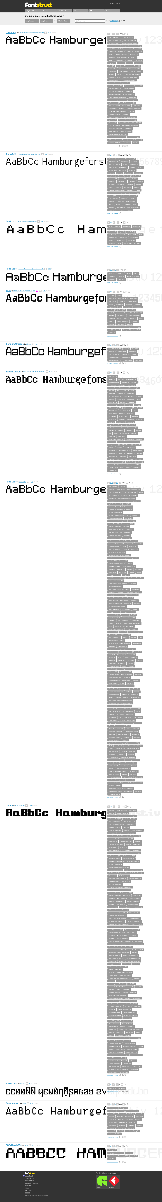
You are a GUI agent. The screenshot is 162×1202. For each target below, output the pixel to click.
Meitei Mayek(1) (124, 600)
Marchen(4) (131, 754)
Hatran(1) (138, 1032)
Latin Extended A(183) (115, 40)
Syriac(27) (130, 51)
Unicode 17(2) (124, 1072)
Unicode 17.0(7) (113, 1072)
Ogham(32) (138, 60)
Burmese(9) (137, 603)
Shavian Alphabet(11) (114, 737)
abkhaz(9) (111, 315)
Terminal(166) (131, 385)
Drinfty (9, 805)
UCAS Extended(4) (127, 444)
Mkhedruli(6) (112, 442)
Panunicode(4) (124, 615)
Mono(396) (121, 379)
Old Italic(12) (125, 694)
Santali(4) (137, 592)
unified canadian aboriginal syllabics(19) (119, 609)
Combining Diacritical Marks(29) (117, 46)
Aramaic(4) (137, 737)
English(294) (112, 425)
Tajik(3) (119, 318)
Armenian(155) (137, 48)
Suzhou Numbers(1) (114, 711)
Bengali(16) (112, 184)
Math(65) (117, 226)
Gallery (45, 11)
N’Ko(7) (121, 416)
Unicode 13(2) (112, 1029)
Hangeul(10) (133, 935)
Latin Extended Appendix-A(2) (117, 137)
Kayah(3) (111, 459)
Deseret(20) (127, 204)
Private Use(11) (122, 436)
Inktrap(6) (133, 382)
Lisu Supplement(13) (121, 873)
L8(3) (140, 637)
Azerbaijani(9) (121, 312)
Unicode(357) (112, 195)
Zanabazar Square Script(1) (130, 927)
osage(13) (124, 198)
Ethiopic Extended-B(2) (115, 1015)
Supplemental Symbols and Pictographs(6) (120, 972)
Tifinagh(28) (133, 100)
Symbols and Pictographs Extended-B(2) (120, 978)
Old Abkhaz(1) (121, 399)
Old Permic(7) (112, 234)
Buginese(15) (112, 68)
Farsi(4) (111, 329)
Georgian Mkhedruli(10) (132, 442)
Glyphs (99, 1187)
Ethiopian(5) (127, 1018)
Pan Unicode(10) (129, 396)
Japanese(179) (122, 181)
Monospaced (123, 1108)
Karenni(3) (119, 459)
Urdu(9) (141, 318)
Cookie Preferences (31, 1183)
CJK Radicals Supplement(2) (132, 708)
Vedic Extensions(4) (114, 80)
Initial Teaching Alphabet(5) (116, 640)
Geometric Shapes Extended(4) (117, 915)
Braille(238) (127, 535)
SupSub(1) (132, 521)
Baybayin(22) (121, 660)
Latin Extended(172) (114, 354)
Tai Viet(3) (119, 173)
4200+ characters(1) (114, 105)
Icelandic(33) (129, 304)
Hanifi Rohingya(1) (132, 195)
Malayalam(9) (127, 187)
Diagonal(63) (112, 298)
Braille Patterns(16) (133, 904)
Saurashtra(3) (131, 720)
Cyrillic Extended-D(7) (114, 1046)
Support (108, 11)
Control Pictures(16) (128, 94)
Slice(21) (111, 304)
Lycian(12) (127, 142)
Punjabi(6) (130, 184)
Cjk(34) (118, 164)
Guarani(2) (122, 419)
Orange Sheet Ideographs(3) (132, 623)
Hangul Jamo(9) (121, 654)
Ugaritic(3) (121, 780)
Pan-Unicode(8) (123, 984)
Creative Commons (112, 146)
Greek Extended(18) (125, 671)
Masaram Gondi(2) (132, 1049)
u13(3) (122, 634)
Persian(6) (137, 327)
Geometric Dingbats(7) (115, 992)
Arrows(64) (126, 526)
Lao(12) (111, 60)
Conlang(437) (125, 464)
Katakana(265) (137, 105)
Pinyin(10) (122, 413)
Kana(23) (132, 167)
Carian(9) (135, 142)
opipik (24, 1103)
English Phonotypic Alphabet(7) (117, 649)
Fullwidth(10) (120, 569)
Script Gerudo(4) (132, 771)
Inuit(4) (117, 612)
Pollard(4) (133, 433)
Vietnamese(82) (122, 158)
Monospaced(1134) (114, 382)
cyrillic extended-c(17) (114, 103)
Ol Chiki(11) (120, 74)
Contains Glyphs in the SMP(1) (117, 986)
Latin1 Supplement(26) (126, 37)
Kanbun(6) (122, 108)
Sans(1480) (133, 298)
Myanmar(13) (128, 193)
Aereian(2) (118, 626)
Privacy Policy (29, 1180)
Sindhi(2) (137, 405)
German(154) (119, 304)
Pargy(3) (134, 629)
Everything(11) (112, 686)
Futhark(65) (112, 427)
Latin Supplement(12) (129, 816)
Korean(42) (132, 181)
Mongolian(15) (112, 453)
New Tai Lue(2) (136, 66)
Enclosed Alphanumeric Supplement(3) (119, 924)
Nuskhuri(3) (139, 439)
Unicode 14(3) (139, 949)
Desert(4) (134, 952)
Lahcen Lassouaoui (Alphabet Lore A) (31, 269)
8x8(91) (138, 229)
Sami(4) (130, 312)
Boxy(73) (111, 901)
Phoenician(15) (121, 240)
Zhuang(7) (132, 158)
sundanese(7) (112, 71)
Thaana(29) (138, 51)
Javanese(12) (130, 723)
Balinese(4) (130, 683)
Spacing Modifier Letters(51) (129, 43)
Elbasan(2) (136, 978)
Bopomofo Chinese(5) (115, 1001)
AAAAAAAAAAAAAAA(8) (116, 467)
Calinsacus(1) (112, 276)
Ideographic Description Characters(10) (119, 555)
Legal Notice (29, 1185)
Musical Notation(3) (136, 1055)
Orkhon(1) (133, 765)
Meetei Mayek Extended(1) (116, 728)
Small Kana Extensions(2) (116, 998)
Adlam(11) (118, 204)
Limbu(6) (119, 66)
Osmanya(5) (138, 777)
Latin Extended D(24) (129, 566)
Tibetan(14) (112, 462)
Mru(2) (140, 924)
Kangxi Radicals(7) (121, 595)
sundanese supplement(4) (130, 77)
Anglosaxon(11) (113, 841)
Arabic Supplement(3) (121, 54)
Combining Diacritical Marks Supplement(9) (120, 506)
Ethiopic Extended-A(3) (132, 728)
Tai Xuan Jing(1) (113, 782)
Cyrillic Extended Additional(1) (117, 861)
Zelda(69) (111, 697)
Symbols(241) (124, 161)
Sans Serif (111, 295)
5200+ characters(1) (114, 125)
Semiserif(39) (112, 385)
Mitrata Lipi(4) (124, 689)
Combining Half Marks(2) (115, 142)
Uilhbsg (28, 344)
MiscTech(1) (130, 529)
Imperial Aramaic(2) (114, 740)
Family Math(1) (113, 456)
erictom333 (22, 482)
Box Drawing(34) (113, 532)
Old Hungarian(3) (113, 757)
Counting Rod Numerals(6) (128, 751)
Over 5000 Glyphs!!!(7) (115, 348)
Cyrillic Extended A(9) (114, 858)
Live (75, 11)
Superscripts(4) (129, 459)
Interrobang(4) (112, 984)
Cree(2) (111, 612)
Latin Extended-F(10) (114, 637)
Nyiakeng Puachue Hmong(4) (117, 190)
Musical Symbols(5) (114, 1066)
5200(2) (138, 122)
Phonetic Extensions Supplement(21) (119, 83)
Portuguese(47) (122, 425)
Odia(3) (111, 575)
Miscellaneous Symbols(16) (116, 538)
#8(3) (134, 234)
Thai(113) (133, 57)
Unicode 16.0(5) (136, 1066)
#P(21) (140, 234)
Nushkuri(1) (136, 680)
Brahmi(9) (137, 176)
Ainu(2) (138, 711)
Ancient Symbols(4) (114, 694)
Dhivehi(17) (130, 597)
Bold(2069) (131, 390)
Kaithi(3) (129, 210)
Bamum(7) (126, 114)
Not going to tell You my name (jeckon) (31, 33)
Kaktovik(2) (133, 1060)
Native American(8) (114, 652)
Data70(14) (112, 1158)
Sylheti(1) (122, 720)
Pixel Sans (11, 269)
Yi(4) (110, 433)
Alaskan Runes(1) (113, 689)
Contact (27, 1193)
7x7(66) (111, 226)
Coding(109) (125, 382)
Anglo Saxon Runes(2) (126, 841)
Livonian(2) (121, 393)
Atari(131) (124, 774)
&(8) (120, 307)
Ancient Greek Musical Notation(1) (118, 1060)
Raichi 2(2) (119, 623)
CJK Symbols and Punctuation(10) (118, 558)
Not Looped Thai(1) (125, 410)
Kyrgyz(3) (122, 402)
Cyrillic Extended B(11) (115, 566)
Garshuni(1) (112, 620)
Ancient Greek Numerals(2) (116, 760)
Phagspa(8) (138, 569)
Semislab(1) (121, 385)
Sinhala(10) (112, 193)
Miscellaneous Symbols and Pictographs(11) (121, 788)
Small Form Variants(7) (135, 1029)
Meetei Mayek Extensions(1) (130, 125)
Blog (91, 11)
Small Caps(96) (138, 307)
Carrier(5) (137, 444)
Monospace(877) (131, 379)
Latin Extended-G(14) (129, 763)
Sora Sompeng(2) (113, 198)
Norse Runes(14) (130, 833)
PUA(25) (122, 683)
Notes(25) (111, 1058)
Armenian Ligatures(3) (126, 907)
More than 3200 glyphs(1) (133, 74)
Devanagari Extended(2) (115, 586)
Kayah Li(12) (122, 122)
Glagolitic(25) (132, 97)
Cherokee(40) (129, 60)
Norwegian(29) (127, 329)
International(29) (113, 615)
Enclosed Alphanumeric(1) (134, 921)
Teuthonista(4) (136, 620)
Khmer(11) (111, 66)
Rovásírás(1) (124, 1003)
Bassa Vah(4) (112, 210)
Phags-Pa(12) (112, 122)
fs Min (9, 221)
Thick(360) (111, 813)
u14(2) (128, 634)
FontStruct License (112, 363)
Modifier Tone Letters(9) (115, 117)
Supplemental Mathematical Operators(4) (120, 706)
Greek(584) (122, 310)
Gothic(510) (132, 170)
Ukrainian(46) (120, 422)
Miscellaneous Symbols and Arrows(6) (119, 589)
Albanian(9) (135, 416)
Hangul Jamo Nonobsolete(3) (117, 932)
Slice (8, 290)
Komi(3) (111, 964)
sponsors (113, 1173)
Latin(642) (126, 348)
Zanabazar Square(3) (114, 927)
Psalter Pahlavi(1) (127, 777)
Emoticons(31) (128, 791)
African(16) (112, 318)
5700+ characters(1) (133, 137)
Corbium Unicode (15, 344)
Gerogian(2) (112, 279)
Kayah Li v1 (12, 1083)
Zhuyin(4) (125, 164)
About (27, 1188)
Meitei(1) (136, 193)
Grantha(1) (122, 195)
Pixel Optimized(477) (114, 1155)
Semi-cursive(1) (132, 301)
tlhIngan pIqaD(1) (131, 201)
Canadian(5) (136, 850)
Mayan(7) (129, 1021)
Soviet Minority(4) (122, 646)
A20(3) (110, 626)
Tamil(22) (129, 176)
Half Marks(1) (126, 881)
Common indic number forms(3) (127, 120)
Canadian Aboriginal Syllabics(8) (117, 606)
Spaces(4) (136, 691)
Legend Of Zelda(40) (122, 697)
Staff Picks (114, 21)
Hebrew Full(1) (137, 895)
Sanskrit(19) (138, 459)
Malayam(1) (112, 592)
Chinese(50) (112, 181)
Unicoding (11, 32)
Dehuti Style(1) (113, 413)
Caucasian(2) (136, 1038)
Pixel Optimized (113, 376)
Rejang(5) (131, 122)
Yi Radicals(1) (123, 686)
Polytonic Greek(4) (114, 674)
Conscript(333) (135, 464)
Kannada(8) (130, 190)
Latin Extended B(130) (130, 40)
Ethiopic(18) (112, 657)
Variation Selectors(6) (136, 140)
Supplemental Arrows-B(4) (135, 578)
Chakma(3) (138, 791)
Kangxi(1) (111, 595)
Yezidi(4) (111, 1035)
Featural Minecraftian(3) (123, 768)
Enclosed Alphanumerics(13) (116, 921)
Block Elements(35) (125, 532)
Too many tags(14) (114, 464)
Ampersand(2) (112, 307)
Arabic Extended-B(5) (114, 617)
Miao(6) (116, 433)
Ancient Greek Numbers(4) (128, 757)
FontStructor (63, 11)
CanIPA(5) (136, 187)
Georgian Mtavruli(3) (114, 444)
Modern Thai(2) (113, 410)
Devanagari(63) (113, 178)
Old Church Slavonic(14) (115, 229)
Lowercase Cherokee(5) (131, 731)
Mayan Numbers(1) (127, 1023)
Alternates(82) (112, 301)
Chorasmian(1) (127, 1063)
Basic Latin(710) (113, 37)
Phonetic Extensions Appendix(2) (118, 134)
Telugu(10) (118, 187)
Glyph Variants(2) (113, 765)
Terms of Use (29, 1178)
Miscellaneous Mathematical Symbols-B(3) (120, 703)
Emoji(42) (140, 181)
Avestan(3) (124, 740)
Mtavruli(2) (120, 442)
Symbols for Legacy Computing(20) (118, 743)
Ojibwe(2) (124, 612)
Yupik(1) (127, 427)
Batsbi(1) (120, 430)
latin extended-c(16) (114, 100)
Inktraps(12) (112, 379)
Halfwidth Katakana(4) (129, 992)
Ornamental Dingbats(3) (115, 791)
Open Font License (112, 213)
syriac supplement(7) (123, 57)
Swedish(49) (136, 329)
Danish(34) (112, 332)
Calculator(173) (113, 470)
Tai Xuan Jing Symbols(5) (127, 782)
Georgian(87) (119, 60)
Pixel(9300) (112, 489)
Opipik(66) (121, 1113)
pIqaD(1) (111, 204)
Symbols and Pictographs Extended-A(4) (120, 975)
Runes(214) (136, 467)
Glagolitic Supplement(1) (115, 1006)
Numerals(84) (132, 351)
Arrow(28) (111, 929)
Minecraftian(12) (113, 634)
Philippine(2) (121, 663)
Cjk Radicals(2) (133, 595)
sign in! (118, 3)
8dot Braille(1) (121, 904)
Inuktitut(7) (111, 447)
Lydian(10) (111, 989)
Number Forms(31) (114, 523)
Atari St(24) (133, 774)
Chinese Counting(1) (131, 1052)
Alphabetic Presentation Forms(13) (118, 140)
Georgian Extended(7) (115, 77)
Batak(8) (139, 71)
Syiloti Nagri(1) (128, 717)
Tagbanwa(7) (138, 63)
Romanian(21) (112, 419)
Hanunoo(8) (121, 63)
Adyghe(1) (111, 399)
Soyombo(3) (122, 754)
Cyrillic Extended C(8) (128, 858)
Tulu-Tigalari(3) (121, 207)
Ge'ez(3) (120, 657)
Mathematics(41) (121, 390)
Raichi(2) (111, 623)
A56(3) (128, 629)
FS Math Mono (13, 371)
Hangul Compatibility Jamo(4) (117, 563)
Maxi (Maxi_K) (20, 805)
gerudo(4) (133, 637)
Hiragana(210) (126, 105)
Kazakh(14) (112, 312)
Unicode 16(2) (125, 1066)
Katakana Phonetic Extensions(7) (118, 111)
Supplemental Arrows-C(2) (116, 949)
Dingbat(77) (126, 989)
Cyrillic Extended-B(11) (115, 114)
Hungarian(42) (112, 450)
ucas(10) (134, 427)
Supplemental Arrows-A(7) (116, 580)
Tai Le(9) (126, 66)
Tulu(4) (135, 204)
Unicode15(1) (129, 1032)
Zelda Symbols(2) (135, 697)
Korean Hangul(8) (122, 935)
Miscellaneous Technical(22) (116, 529)
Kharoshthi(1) (130, 780)
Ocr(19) (124, 546)
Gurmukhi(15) (121, 184)
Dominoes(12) (123, 847)
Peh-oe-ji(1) (122, 210)
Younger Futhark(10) (124, 450)
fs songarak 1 (13, 1103)
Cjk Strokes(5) (130, 714)
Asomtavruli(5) (130, 439)
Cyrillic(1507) (112, 48)
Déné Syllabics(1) (129, 447)
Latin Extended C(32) (114, 549)
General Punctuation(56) (115, 85)
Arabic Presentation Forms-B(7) (117, 578)
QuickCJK (11, 154)
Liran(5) (136, 273)
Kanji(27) (140, 167)
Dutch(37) (138, 304)
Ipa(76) (127, 416)
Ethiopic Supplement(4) (115, 708)
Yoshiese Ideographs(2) (135, 632)
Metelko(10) (112, 646)
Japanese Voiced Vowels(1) (116, 714)
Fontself (111, 1187)
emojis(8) (118, 785)
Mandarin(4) (130, 413)
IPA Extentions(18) (114, 495)
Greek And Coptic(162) (134, 46)
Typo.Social (29, 1176)
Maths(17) (111, 390)
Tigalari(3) (111, 207)
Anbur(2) (117, 964)
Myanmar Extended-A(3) (115, 360)
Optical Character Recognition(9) (117, 97)
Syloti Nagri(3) (112, 120)
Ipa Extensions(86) (114, 43)
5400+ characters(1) (125, 131)
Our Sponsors (29, 1190)
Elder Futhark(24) (137, 450)
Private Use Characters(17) (116, 439)
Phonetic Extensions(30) (128, 80)
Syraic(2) (128, 538)
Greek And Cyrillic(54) (114, 827)
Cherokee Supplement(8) (115, 128)
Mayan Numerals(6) (114, 774)
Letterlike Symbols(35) (115, 94)
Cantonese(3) (112, 416)
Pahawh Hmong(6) (130, 745)
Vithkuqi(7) (111, 240)
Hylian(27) (125, 637)
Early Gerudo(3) (113, 632)
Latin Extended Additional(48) (117, 543)
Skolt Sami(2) (138, 312)
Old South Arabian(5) (114, 777)
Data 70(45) (134, 1155)
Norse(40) (120, 833)
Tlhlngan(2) (121, 201)
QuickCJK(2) (132, 198)
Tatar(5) (131, 686)
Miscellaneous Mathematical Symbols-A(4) (120, 700)
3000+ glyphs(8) (123, 71)
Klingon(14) (112, 201)
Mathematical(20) (113, 161)
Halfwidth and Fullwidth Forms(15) (118, 583)
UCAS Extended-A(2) (114, 794)
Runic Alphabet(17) (122, 836)
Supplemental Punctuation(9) (117, 552)
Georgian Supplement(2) (129, 1046)
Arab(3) (135, 410)
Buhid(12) (129, 63)
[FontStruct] (41, 6)
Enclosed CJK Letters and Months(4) (119, 1069)
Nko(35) (111, 54)
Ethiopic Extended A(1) (130, 1015)
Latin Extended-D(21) (130, 117)
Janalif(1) (129, 324)
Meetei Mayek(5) (113, 131)
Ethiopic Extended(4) (131, 657)
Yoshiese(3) (123, 632)
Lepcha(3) (111, 74)
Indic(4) (139, 652)
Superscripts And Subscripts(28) (133, 85)
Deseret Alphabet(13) (123, 734)
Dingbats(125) (132, 546)
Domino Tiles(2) (113, 847)
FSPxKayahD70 (14, 1145)
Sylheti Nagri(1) (113, 720)
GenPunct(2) (128, 518)
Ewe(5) (125, 318)
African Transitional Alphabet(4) (117, 771)
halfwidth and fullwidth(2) (115, 969)
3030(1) (132, 71)
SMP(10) (132, 984)
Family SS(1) (122, 456)
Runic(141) (132, 425)
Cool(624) (127, 467)
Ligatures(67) (127, 307)
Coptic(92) (125, 100)
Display (119, 295)
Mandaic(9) (112, 57)
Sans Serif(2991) (122, 298)
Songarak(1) (112, 1113)
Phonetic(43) (112, 158)
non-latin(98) (121, 1088)
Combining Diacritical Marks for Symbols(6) (120, 91)
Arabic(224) (121, 51)
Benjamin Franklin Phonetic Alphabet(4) (119, 643)
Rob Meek (44, 1195)
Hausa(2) (117, 329)
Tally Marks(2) (112, 754)
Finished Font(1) (131, 462)
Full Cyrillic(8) (136, 853)
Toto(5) (138, 190)
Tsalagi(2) (138, 430)
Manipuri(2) (134, 600)
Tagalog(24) (112, 63)
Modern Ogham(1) (137, 830)
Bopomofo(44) (112, 108)
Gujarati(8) (138, 184)
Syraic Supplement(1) (129, 617)
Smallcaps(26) (112, 310)
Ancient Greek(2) (121, 1058)
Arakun (22, 1083)
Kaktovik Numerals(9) (133, 207)
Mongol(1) (122, 453)
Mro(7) (110, 745)
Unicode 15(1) (123, 1029)
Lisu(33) (132, 111)
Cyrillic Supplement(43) (124, 48)
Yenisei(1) (111, 768)
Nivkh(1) (111, 407)
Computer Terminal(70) (115, 388)
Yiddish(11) (112, 569)
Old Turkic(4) (124, 765)
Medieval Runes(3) (128, 838)
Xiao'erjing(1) (134, 161)
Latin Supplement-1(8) (133, 489)
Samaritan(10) (134, 54)
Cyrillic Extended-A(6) (129, 103)
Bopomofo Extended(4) (133, 108)
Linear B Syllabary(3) (133, 748)
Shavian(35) (121, 176)
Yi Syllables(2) (112, 717)
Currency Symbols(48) (115, 88)
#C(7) (129, 234)
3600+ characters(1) (128, 88)
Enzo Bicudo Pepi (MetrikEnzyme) (30, 154)
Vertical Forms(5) (113, 1026)
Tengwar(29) (128, 128)
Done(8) (140, 462)
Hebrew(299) (112, 51)
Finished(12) (121, 462)
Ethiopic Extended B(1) (115, 1018)
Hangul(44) (112, 654)
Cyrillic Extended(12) (114, 357)
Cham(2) (138, 723)
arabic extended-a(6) (114, 541)
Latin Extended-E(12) (123, 620)
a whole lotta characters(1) (116, 844)
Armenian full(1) (113, 907)
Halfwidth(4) (136, 964)
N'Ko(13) (136, 912)
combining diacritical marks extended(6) (129, 68)
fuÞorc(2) (120, 427)
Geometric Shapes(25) (115, 535)
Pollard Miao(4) (124, 433)
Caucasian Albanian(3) (115, 1038)
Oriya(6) (111, 187)
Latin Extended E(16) (129, 821)
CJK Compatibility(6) (127, 711)
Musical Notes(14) (113, 751)
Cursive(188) (122, 301)
